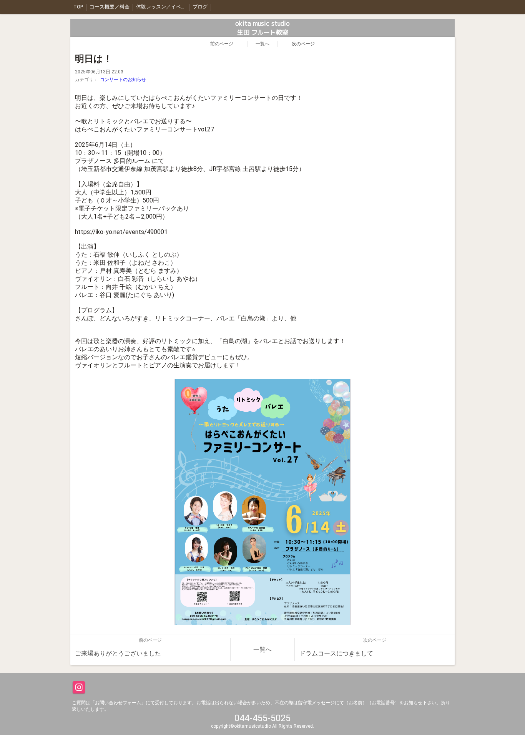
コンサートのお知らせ (123, 79)
